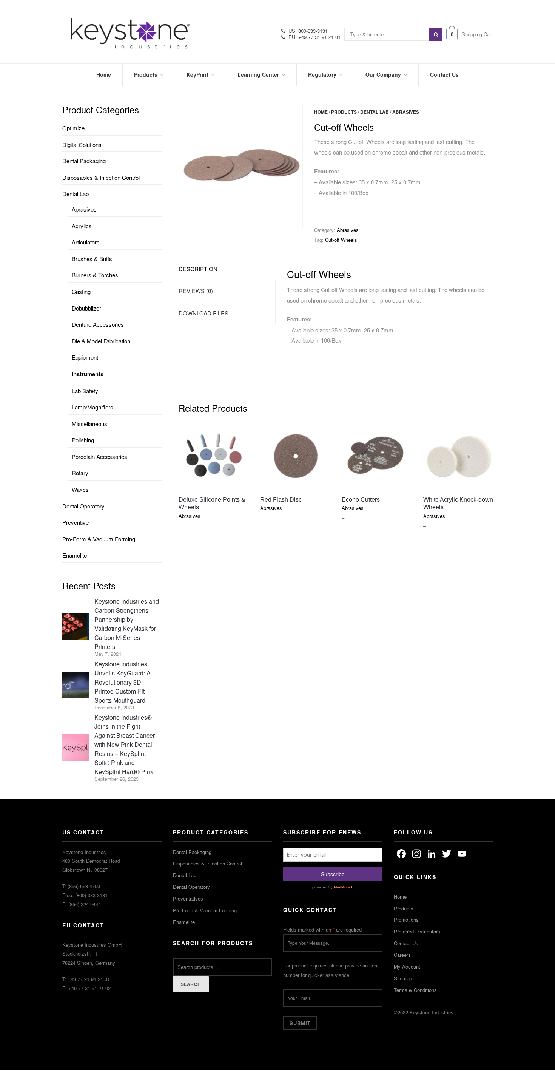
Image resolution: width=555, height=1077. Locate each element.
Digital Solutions (82, 144)
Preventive (75, 522)
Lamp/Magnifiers (92, 407)
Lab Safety (85, 391)
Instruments (87, 374)
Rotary (80, 473)
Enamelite (74, 555)
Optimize (73, 128)
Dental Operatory (83, 506)
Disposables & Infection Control (101, 177)
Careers (402, 954)
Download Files (203, 313)
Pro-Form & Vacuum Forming (98, 539)
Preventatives (188, 898)
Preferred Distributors (417, 931)
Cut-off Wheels (341, 239)
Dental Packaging (84, 161)
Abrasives (405, 111)
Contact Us (406, 943)
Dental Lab (374, 111)
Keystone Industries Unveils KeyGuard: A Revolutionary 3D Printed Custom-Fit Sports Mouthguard (122, 682)
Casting (81, 291)
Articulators (86, 242)
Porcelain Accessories (99, 456)
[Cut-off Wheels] (241, 166)
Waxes (80, 489)
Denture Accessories (98, 324)
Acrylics (82, 226)
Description (198, 269)
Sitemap (403, 978)
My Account (407, 966)
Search (191, 984)
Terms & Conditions (415, 990)
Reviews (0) (196, 291)
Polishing (83, 440)
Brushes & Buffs (92, 259)
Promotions (406, 919)
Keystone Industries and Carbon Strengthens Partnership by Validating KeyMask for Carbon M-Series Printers (126, 624)
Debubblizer (86, 308)
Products (344, 111)
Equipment (85, 357)
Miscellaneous (89, 424)
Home (321, 111)
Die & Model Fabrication (101, 341)
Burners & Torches (95, 275)
